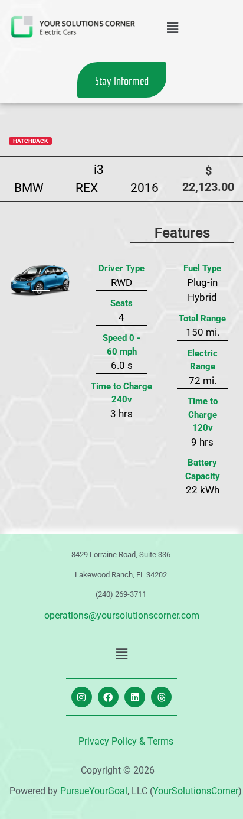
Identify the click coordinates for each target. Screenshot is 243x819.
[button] (172, 28)
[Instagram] (81, 697)
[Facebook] (108, 697)
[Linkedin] (134, 697)
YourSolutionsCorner (195, 791)
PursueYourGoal (93, 791)
